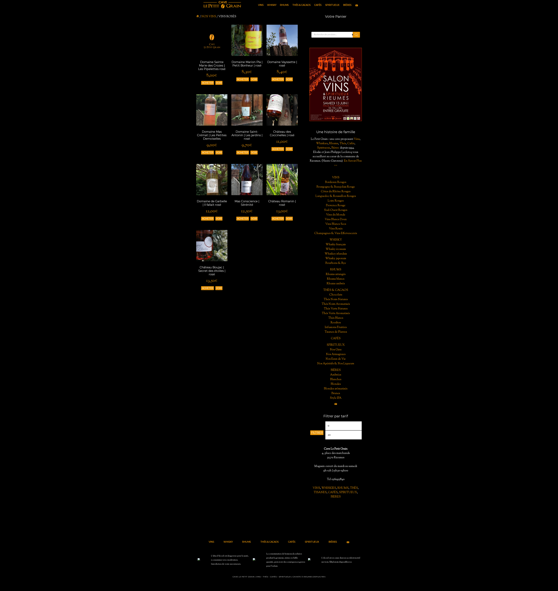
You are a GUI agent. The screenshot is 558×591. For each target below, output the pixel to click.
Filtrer (317, 432)
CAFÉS (333, 492)
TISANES (320, 492)
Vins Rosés (336, 229)
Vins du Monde (335, 215)
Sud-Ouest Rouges (335, 210)
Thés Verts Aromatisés (336, 313)
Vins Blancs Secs (335, 224)
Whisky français (336, 244)
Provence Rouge (335, 205)
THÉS (354, 488)
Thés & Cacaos (335, 290)
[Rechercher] (356, 35)
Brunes (335, 393)
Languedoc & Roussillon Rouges (335, 196)
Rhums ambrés (336, 284)
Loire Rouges (336, 201)
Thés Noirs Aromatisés (336, 304)
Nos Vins (208, 17)
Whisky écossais (336, 249)
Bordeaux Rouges (335, 182)
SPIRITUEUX (348, 492)
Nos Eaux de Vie (336, 359)
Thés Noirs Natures (336, 299)
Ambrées (335, 375)
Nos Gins (335, 350)
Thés (342, 143)
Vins (357, 139)
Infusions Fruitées (336, 327)
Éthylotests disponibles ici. (340, 562)
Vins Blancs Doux (336, 219)
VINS (316, 488)
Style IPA (335, 398)
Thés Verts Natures (336, 309)
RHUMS (342, 488)
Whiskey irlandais (336, 254)
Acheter (207, 82)
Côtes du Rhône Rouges (335, 191)
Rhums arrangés (336, 274)
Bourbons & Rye (335, 263)
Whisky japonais (335, 258)
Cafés (350, 143)
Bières (335, 148)
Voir (219, 82)
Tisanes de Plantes (335, 332)
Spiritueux (323, 148)
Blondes (336, 384)
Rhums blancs (335, 279)
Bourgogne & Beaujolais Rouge (335, 187)
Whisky (336, 240)
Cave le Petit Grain (222, 5)
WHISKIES (328, 488)
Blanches (335, 379)
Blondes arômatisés (335, 389)
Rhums (333, 143)
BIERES (336, 497)
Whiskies (322, 143)
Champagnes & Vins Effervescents (335, 233)
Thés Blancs (335, 318)
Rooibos (336, 323)
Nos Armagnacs (336, 354)
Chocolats (335, 295)
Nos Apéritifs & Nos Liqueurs (335, 364)
